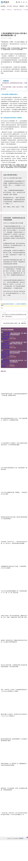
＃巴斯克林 (9, 9)
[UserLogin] (24, 2)
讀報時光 (21, 6)
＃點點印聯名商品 (17, 9)
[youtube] (17, 2)
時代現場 (9, 6)
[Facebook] (19, 2)
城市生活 (15, 6)
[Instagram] (21, 2)
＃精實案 (3, 9)
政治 (2, 308)
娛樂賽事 (3, 6)
